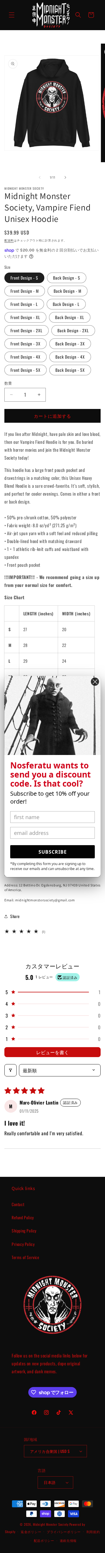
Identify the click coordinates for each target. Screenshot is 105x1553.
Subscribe (52, 852)
